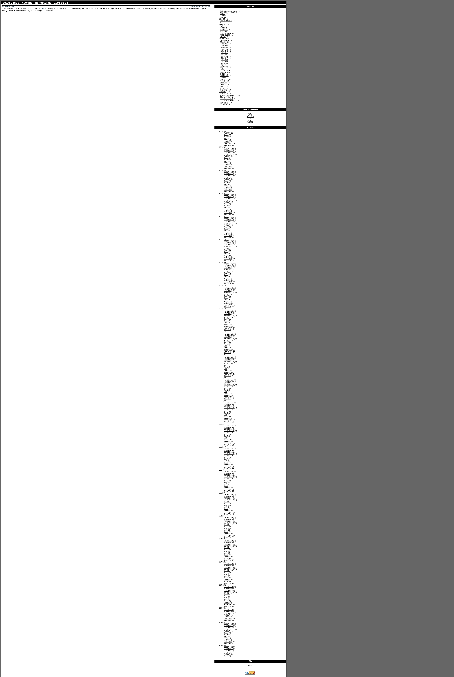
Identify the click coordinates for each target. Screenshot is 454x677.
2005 (221, 608)
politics (223, 83)
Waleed (250, 122)
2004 (221, 622)
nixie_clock (225, 35)
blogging (224, 67)
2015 (221, 378)
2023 (221, 193)
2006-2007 (224, 44)
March (226, 142)
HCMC (222, 14)
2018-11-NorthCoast (228, 101)
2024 (221, 170)
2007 (221, 562)
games (223, 77)
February (228, 144)
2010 (221, 493)
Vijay (250, 120)
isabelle (224, 30)
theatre (223, 90)
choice (222, 19)
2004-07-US (224, 93)
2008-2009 (224, 47)
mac (222, 31)
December (228, 149)
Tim (250, 118)
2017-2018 (224, 60)
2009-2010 (224, 49)
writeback (225, 70)
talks (222, 88)
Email (250, 665)
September (229, 154)
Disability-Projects (228, 12)
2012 (221, 447)
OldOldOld (224, 40)
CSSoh (43, 8)
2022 (221, 216)
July (226, 135)
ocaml (223, 37)
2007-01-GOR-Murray (228, 95)
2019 (221, 285)
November (228, 151)
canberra (224, 76)
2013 (221, 424)
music (222, 81)
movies (223, 79)
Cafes (223, 15)
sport (222, 86)
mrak (250, 115)
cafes (222, 74)
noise (221, 38)
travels (222, 92)
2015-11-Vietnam (226, 99)
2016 (221, 354)
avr (221, 26)
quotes (223, 85)
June (226, 136)
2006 (221, 585)
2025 (221, 147)
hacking (27, 2)
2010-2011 (224, 51)
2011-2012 (224, 53)
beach (222, 42)
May (225, 138)
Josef (250, 113)
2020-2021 (224, 65)
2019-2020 (224, 63)
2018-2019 (224, 62)
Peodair (250, 117)
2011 (220, 470)
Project (223, 17)
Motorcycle (225, 102)
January (227, 145)
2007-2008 (224, 46)
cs (220, 23)
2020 (221, 262)
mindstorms (43, 2)
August (227, 133)
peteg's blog (10, 2)
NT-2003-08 (224, 104)
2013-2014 (224, 56)
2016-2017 (224, 58)
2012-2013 (224, 54)
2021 (221, 239)
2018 (221, 308)
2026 (221, 131)
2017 (221, 331)
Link (208, 6)
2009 (221, 516)
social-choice (226, 21)
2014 (221, 401)
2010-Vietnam (225, 97)
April (226, 140)
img (222, 69)
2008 (221, 539)
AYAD (221, 10)
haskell (223, 28)
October (227, 152)
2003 (221, 645)
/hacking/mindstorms (198, 6)
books (223, 72)
